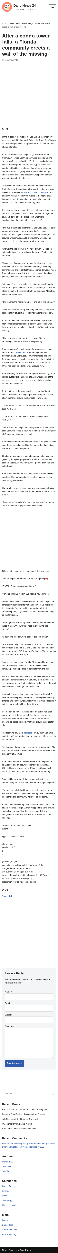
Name (8, 992)
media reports (22, 352)
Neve (4, 1250)
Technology (7, 1200)
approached (29, 733)
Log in (5, 1220)
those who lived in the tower (36, 192)
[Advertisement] (29, 99)
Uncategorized (8, 1205)
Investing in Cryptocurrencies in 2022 (27, 1147)
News (4, 1195)
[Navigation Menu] (52, 6)
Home (4, 24)
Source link (7, 896)
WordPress (25, 1250)
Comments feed (9, 1229)
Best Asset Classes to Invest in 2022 (19, 1128)
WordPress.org (9, 1234)
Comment (10, 1026)
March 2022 (7, 1162)
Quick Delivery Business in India (17, 1124)
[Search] (53, 1093)
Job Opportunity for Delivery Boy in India (20, 1119)
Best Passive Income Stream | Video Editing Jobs (25, 1109)
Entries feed (7, 1225)
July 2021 (6, 1166)
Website (8, 1015)
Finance (5, 1191)
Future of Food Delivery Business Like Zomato (23, 1114)
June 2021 (7, 1171)
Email (8, 1003)
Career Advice (8, 1186)
